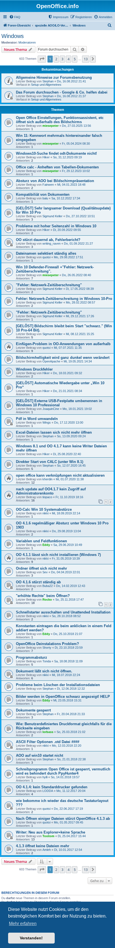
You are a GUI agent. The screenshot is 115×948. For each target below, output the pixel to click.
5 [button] (75, 58)
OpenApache (51, 361)
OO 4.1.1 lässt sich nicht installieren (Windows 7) (58, 555)
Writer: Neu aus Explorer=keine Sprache (50, 832)
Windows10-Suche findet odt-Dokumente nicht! (56, 153)
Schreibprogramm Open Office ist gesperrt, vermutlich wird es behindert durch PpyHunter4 (63, 771)
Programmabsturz (31, 657)
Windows (12, 36)
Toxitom (48, 836)
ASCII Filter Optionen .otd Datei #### (47, 742)
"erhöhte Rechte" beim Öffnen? (43, 596)
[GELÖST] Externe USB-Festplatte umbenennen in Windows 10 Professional (59, 403)
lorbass (47, 732)
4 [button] (69, 58)
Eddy (46, 544)
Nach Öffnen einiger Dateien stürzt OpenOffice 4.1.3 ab (63, 818)
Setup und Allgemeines (46, 84)
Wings (46, 422)
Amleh (46, 849)
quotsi (46, 257)
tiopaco (47, 497)
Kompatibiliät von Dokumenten (43, 194)
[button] (42, 59)
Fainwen (48, 184)
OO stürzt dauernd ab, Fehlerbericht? (48, 240)
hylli (44, 777)
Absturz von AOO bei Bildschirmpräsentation (55, 181)
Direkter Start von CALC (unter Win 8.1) (49, 462)
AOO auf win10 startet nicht (39, 755)
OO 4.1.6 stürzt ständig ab (38, 582)
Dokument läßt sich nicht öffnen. (44, 671)
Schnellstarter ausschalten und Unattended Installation (63, 612)
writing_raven (51, 243)
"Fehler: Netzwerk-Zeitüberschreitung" (49, 285)
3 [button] (62, 58)
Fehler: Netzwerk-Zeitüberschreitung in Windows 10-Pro (64, 299)
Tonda (46, 661)
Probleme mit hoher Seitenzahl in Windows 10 (56, 226)
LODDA (47, 790)
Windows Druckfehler (34, 369)
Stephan (48, 81)
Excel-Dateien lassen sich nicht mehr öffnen (54, 432)
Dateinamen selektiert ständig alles (46, 253)
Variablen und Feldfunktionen (41, 541)
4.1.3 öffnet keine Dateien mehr (42, 846)
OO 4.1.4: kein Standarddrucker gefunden (51, 787)
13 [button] (86, 58)
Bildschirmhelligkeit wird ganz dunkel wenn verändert (62, 357)
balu (45, 198)
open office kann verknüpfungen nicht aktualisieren (60, 475)
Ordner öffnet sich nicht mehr (41, 568)
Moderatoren (27, 42)
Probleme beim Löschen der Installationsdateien (58, 685)
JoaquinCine (50, 408)
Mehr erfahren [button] (23, 923)
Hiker (46, 157)
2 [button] (56, 58)
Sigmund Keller (52, 216)
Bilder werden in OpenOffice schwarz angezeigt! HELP (63, 696)
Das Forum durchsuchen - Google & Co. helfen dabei (61, 92)
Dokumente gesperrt (33, 710)
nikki (45, 513)
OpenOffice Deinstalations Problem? (47, 644)
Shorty (46, 647)
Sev (45, 572)
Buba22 (47, 586)
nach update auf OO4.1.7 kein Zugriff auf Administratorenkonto (51, 491)
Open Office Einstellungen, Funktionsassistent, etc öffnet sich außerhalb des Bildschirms (60, 120)
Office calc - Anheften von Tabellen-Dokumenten (57, 167)
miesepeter (50, 125)
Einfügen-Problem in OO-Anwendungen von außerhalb (63, 344)
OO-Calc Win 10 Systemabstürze (44, 509)
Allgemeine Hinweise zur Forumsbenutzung (54, 77)
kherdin (47, 479)
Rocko (47, 599)
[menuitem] (14, 17)
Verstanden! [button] (31, 938)
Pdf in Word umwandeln (37, 419)
